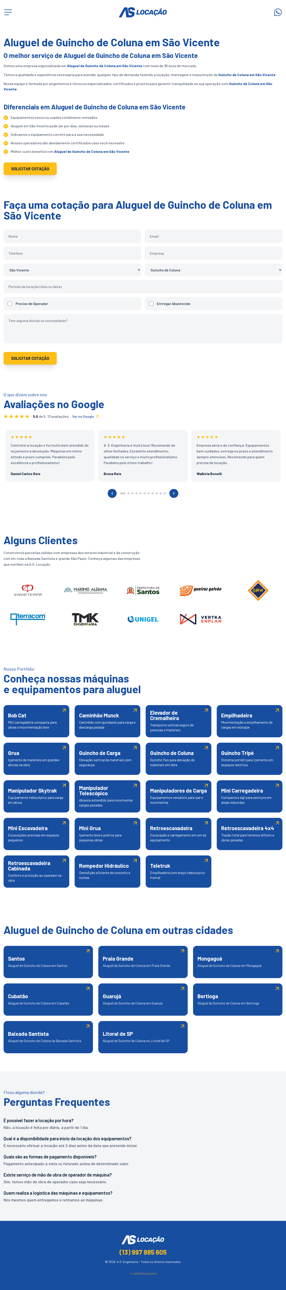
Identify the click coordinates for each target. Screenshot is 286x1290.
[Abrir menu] (8, 12)
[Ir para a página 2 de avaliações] (128, 493)
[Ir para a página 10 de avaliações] (161, 493)
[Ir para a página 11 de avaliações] (165, 493)
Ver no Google (83, 416)
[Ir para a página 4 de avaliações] (136, 493)
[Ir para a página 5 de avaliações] (140, 493)
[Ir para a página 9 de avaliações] (157, 493)
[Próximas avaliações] (173, 493)
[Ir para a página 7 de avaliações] (148, 493)
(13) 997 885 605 (143, 1252)
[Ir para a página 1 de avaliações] (123, 493)
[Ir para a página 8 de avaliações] (152, 493)
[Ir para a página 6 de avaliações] (144, 493)
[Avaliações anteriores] (112, 493)
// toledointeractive (143, 1273)
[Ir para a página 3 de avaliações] (132, 493)
